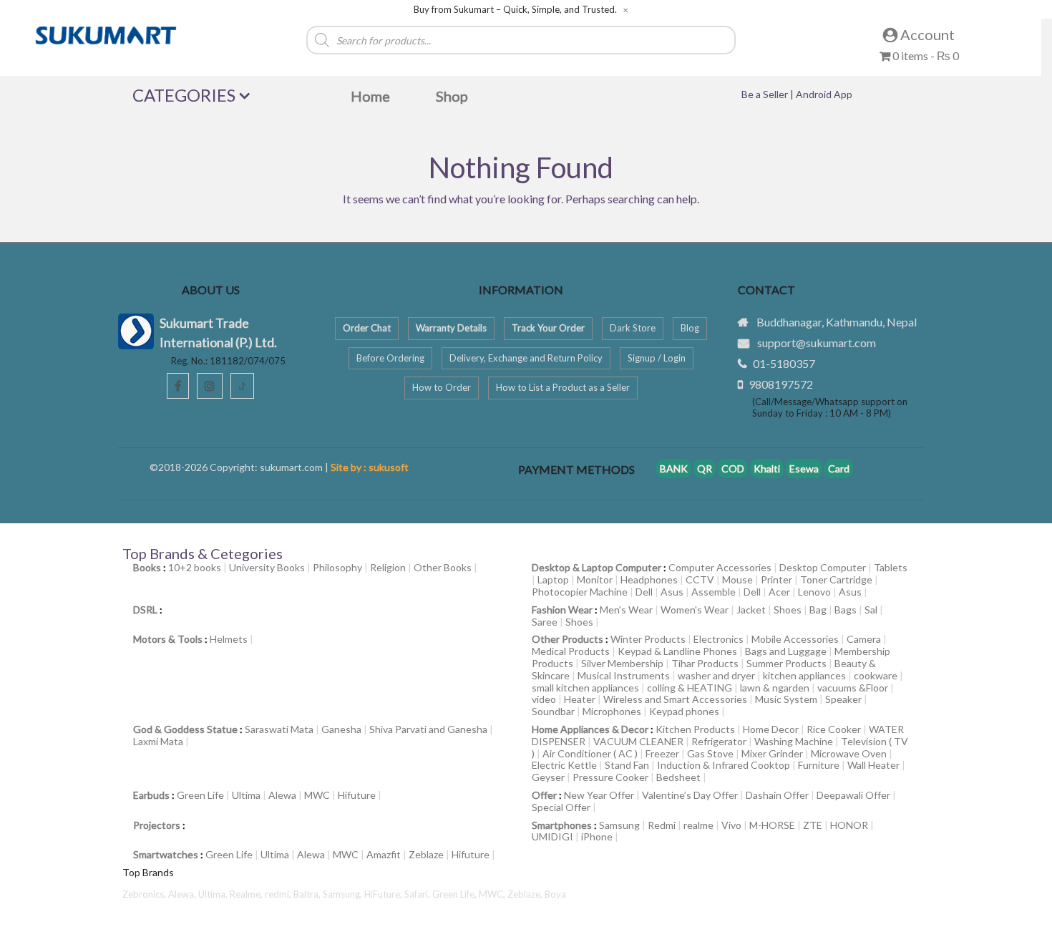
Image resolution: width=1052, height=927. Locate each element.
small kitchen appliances (585, 687)
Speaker (843, 699)
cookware (875, 675)
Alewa (282, 795)
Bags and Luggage (786, 651)
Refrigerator (718, 741)
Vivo (731, 825)
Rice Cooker (834, 729)
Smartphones (562, 825)
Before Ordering (390, 358)
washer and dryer (716, 675)
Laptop (553, 579)
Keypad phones (684, 711)
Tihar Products (705, 663)
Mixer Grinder (772, 753)
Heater (579, 699)
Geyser (548, 777)
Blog (690, 328)
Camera (864, 639)
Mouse (737, 579)
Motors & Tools (168, 639)
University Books (267, 567)
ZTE (812, 825)
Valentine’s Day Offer (690, 795)
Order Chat (367, 328)
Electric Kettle (564, 765)
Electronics (718, 639)
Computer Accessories (719, 567)
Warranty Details (451, 328)
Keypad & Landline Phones (677, 651)
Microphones (612, 711)
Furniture (818, 765)
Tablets (890, 567)
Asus (672, 592)
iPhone (597, 836)
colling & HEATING (689, 687)
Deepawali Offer (853, 795)
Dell (644, 592)
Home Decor (771, 729)
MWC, (493, 894)
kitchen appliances (804, 675)
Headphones (649, 579)
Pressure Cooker (610, 777)
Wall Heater (873, 765)
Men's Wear (626, 609)
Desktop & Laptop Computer (596, 567)
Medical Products (571, 651)
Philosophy (337, 567)
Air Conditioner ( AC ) (590, 753)
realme (698, 825)
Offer (544, 795)
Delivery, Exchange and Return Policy (526, 358)
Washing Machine (793, 741)
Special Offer (561, 807)
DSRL (145, 609)
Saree (544, 622)
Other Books (443, 567)
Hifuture (357, 795)
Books (147, 567)
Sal (871, 609)
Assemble (713, 592)
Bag (818, 609)
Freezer (662, 753)
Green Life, (455, 894)
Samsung (619, 825)
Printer (776, 579)
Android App (824, 94)
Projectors (156, 825)
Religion (388, 567)
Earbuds (151, 795)
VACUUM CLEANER (638, 741)
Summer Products (786, 663)
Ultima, (214, 894)
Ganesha (341, 729)
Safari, (418, 894)
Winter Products (648, 639)
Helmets (229, 639)
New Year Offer (599, 795)
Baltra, (308, 894)
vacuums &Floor (852, 687)
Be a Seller (765, 94)
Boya (555, 894)
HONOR (849, 825)
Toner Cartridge (836, 579)
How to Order (441, 387)
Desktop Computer (822, 567)
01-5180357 (784, 363)
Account (926, 34)
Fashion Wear (562, 609)
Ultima (246, 795)
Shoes (788, 609)
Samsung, (343, 894)
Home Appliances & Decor (590, 729)
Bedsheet (678, 777)
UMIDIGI (552, 836)
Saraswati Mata (279, 729)
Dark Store (633, 328)
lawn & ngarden (774, 687)
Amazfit (383, 854)
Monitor (595, 579)
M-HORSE (772, 825)
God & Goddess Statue (185, 729)
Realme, (247, 894)
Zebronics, (144, 894)
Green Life (200, 795)
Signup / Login (657, 358)
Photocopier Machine (580, 592)
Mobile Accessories (795, 639)
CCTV (700, 579)
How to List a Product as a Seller (563, 387)
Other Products (567, 639)
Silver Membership (622, 663)
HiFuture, (384, 894)
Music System (786, 699)
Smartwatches (165, 854)
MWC (317, 795)
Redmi (662, 825)
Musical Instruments (624, 675)
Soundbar (553, 711)
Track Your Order (548, 328)
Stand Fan (627, 765)
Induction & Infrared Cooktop (723, 765)
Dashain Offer (777, 795)
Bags (845, 609)
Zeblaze (426, 854)
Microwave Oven (849, 753)
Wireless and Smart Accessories (675, 699)
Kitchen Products (695, 729)
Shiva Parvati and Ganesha (428, 729)
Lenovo (814, 592)
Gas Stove (710, 753)
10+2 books (194, 567)
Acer (779, 592)
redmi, (279, 894)
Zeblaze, (526, 894)
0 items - (924, 55)
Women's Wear (695, 609)
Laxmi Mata (158, 741)
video (544, 699)
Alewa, (183, 894)
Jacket (751, 609)
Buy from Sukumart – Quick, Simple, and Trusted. (515, 9)
